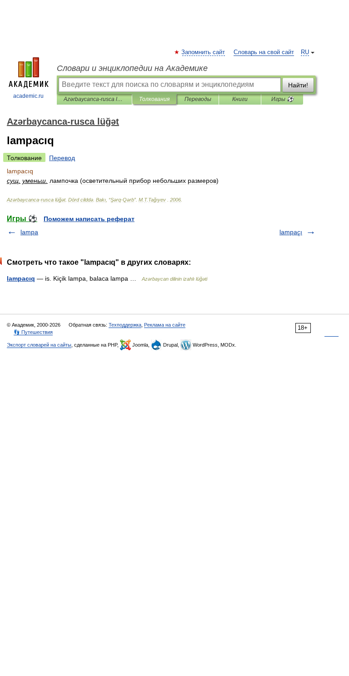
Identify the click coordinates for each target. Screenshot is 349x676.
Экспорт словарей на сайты (39, 345)
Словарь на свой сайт (264, 52)
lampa (29, 232)
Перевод (62, 157)
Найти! (298, 85)
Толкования (154, 99)
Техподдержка (125, 325)
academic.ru (28, 96)
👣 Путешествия (33, 332)
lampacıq (21, 278)
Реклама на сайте (164, 325)
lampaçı (290, 232)
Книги (240, 99)
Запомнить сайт (203, 52)
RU (305, 52)
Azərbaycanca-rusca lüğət (94, 99)
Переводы (197, 99)
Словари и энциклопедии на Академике (132, 68)
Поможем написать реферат (89, 218)
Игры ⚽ (282, 99)
